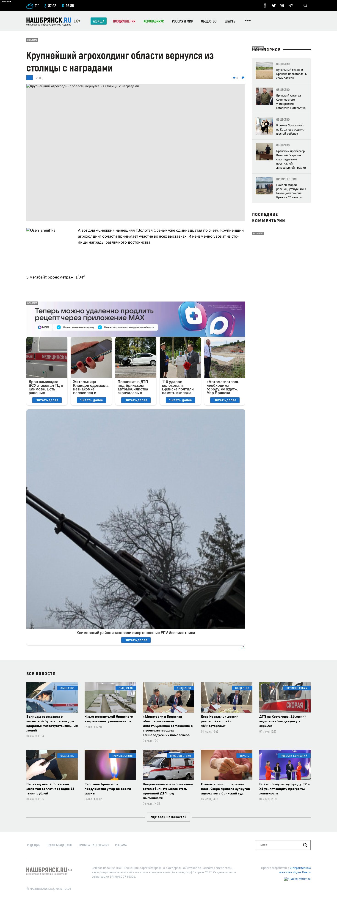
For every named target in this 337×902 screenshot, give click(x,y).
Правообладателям (59, 845)
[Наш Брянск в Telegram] (291, 5)
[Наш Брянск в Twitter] (274, 5)
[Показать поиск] (305, 5)
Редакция (33, 845)
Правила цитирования (93, 845)
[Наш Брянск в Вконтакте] (282, 5)
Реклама (121, 845)
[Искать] (305, 845)
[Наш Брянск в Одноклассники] (265, 5)
